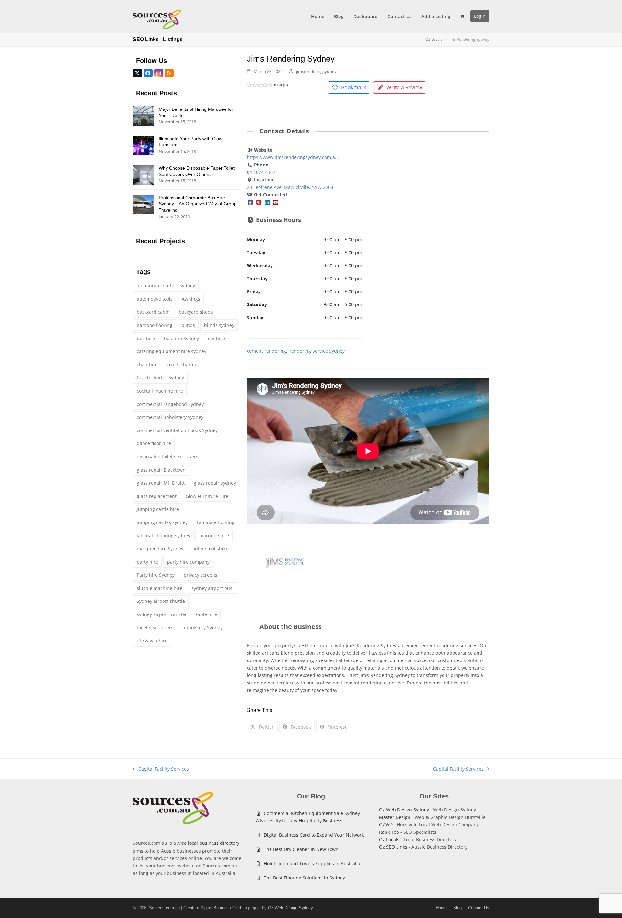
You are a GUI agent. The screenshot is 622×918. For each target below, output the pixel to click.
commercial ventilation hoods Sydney (177, 430)
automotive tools (155, 299)
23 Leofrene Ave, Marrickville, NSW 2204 (290, 187)
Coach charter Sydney (160, 377)
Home (441, 907)
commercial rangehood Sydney (170, 404)
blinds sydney (219, 325)
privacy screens (200, 575)
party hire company (188, 562)
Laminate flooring (216, 522)
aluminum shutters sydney (166, 285)
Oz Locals (389, 839)
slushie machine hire (159, 588)
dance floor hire (154, 443)
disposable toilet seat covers (167, 456)
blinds (188, 325)
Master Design (394, 817)
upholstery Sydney (202, 628)
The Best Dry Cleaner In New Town (301, 849)
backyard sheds (196, 312)
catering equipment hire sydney (171, 351)
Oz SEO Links (393, 847)
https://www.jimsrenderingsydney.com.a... (293, 157)
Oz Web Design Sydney (404, 810)
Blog (457, 907)
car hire (216, 338)
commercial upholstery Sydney (170, 417)
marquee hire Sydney (160, 548)
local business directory (213, 843)
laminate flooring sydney (163, 536)
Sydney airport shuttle (161, 601)
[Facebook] (250, 202)
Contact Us (478, 907)
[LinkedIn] (267, 202)
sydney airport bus (211, 588)
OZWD (386, 824)
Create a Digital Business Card (212, 907)
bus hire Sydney (181, 338)
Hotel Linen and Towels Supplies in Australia (312, 863)
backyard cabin (153, 312)
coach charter (182, 364)
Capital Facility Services (161, 769)
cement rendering (266, 351)
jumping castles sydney (162, 522)
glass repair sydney (215, 483)
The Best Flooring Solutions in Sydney (304, 878)
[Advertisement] (431, 194)
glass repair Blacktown (161, 470)
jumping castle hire (158, 509)
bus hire (146, 338)
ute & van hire (152, 640)
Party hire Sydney (156, 575)
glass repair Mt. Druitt (161, 483)
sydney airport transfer (162, 614)
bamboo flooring (154, 325)
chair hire (147, 364)
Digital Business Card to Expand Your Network (314, 835)
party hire (147, 562)
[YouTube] (275, 202)
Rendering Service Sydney (316, 351)
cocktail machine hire (160, 391)
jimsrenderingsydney (316, 71)
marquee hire (214, 536)
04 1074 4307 (261, 172)
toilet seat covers (155, 628)
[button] (462, 16)
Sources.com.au (164, 907)
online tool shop (209, 548)
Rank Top (389, 832)
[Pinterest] (258, 202)
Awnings (191, 299)
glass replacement (157, 496)
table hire (206, 614)
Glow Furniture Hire (207, 496)
